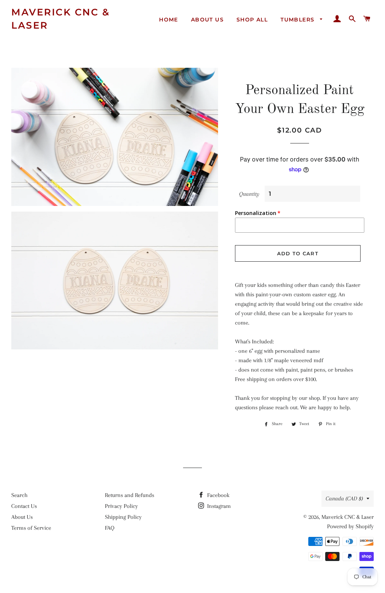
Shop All (252, 19)
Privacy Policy (121, 506)
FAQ (109, 527)
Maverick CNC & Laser (60, 18)
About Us (207, 19)
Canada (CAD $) (344, 498)
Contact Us (24, 506)
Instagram (218, 506)
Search (19, 495)
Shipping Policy (123, 517)
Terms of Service (31, 527)
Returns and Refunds (129, 495)
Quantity (249, 194)
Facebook (217, 495)
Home (168, 19)
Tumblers (298, 19)
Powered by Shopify (350, 526)
